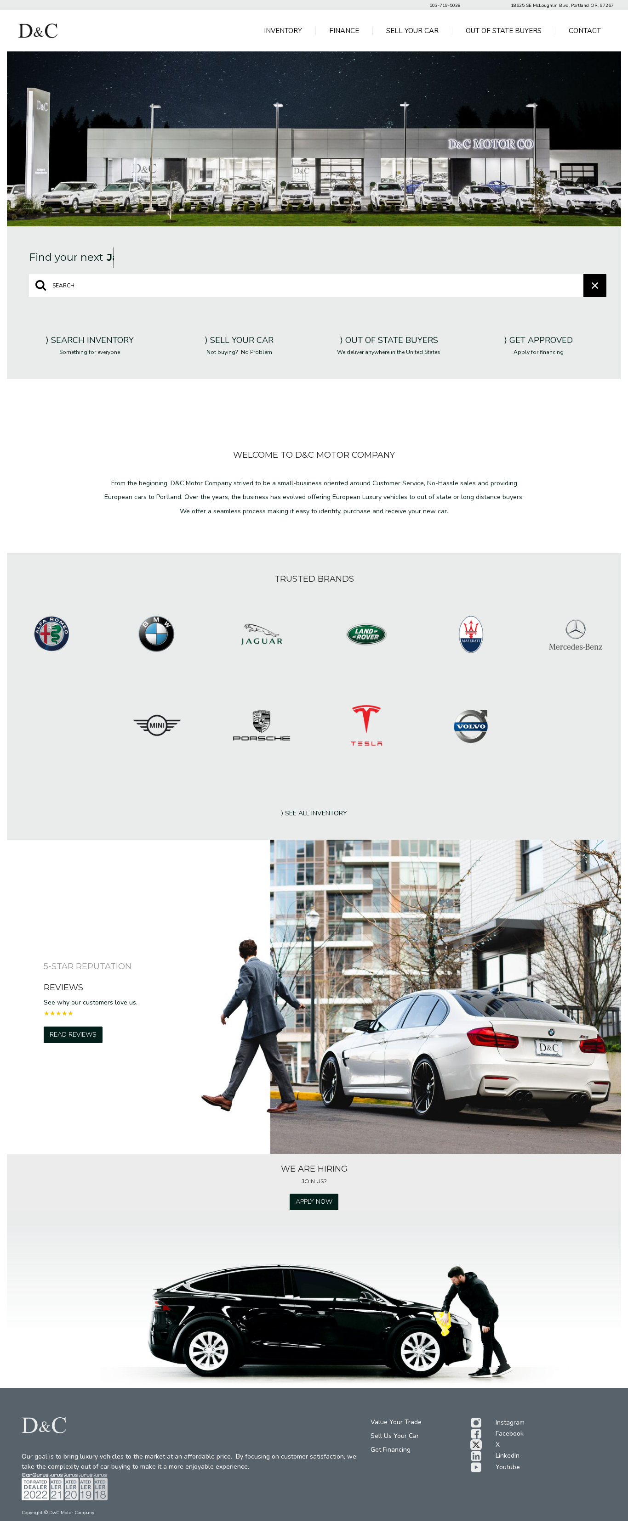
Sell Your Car (412, 30)
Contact (585, 30)
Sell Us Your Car (395, 1435)
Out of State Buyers (504, 30)
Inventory (283, 30)
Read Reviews (73, 1034)
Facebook (510, 1433)
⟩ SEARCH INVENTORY (90, 340)
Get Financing (391, 1449)
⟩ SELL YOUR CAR (239, 340)
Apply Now (314, 1201)
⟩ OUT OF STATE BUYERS (389, 340)
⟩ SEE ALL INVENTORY (314, 813)
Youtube (508, 1467)
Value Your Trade (396, 1422)
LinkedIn (508, 1455)
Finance (344, 30)
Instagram (510, 1422)
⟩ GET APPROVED (538, 340)
